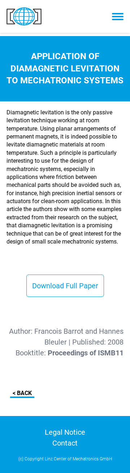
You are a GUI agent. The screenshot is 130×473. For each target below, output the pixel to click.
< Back (22, 393)
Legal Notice (65, 432)
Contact (65, 443)
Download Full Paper (65, 285)
